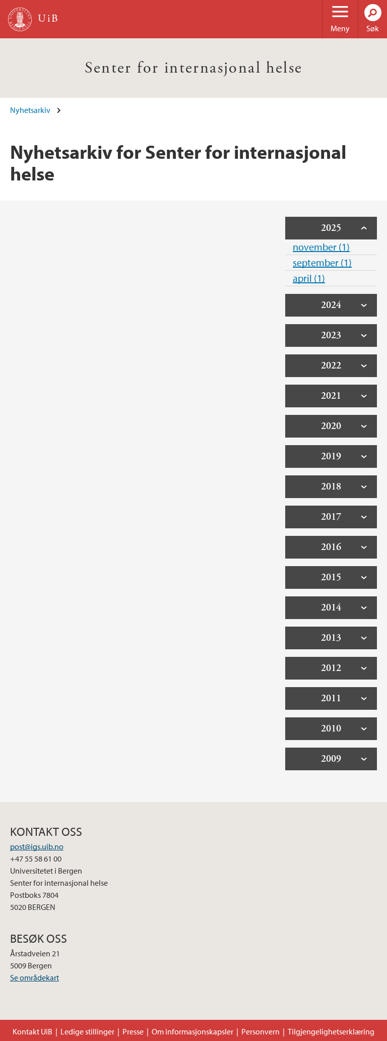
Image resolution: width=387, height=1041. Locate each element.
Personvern (260, 1031)
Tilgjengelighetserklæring (331, 1031)
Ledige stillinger (87, 1031)
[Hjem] (20, 19)
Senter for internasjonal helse (194, 68)
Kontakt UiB (32, 1031)
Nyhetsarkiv (30, 110)
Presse (133, 1031)
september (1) (322, 262)
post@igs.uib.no (36, 846)
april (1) (309, 278)
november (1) (321, 246)
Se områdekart (34, 977)
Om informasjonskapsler (192, 1031)
